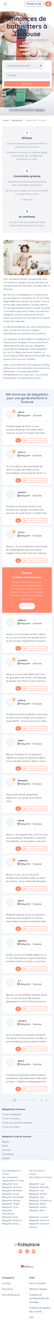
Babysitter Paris (10, 1184)
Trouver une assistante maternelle (17, 1122)
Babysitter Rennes (11, 1200)
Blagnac (6, 1142)
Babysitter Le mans (39, 1217)
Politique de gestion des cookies (40, 1309)
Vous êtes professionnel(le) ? (27, 110)
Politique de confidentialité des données (39, 1298)
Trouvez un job (33, 3)
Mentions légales (38, 1289)
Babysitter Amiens (38, 1207)
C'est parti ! (27, 606)
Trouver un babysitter (11, 1114)
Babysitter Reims (37, 1203)
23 (41, 1100)
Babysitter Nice (36, 1197)
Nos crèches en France (40, 1177)
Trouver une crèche (10, 1127)
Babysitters (17, 120)
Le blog (6, 1283)
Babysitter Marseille (39, 1187)
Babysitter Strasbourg (40, 1200)
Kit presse (7, 1289)
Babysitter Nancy (10, 1223)
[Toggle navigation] (5, 4)
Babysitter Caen (10, 1217)
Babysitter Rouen (10, 1194)
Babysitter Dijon (37, 1210)
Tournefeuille (8, 1154)
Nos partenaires (11, 1294)
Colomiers (6, 1150)
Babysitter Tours (10, 1207)
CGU (31, 1317)
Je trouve (27, 83)
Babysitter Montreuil (39, 1220)
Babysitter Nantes (38, 1194)
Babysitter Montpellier (13, 1197)
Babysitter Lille (36, 1190)
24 (46, 1100)
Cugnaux (6, 1158)
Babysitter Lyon (37, 1184)
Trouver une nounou (11, 1118)
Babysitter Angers (11, 1203)
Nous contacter (37, 1283)
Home (6, 120)
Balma (5, 1146)
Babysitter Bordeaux (12, 1190)
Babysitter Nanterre (12, 1220)
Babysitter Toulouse (12, 1187)
